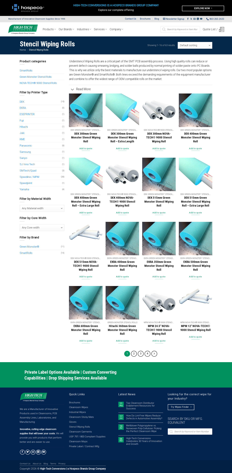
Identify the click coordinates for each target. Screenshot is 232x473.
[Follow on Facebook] (188, 19)
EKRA (23, 107)
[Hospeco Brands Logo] (29, 8)
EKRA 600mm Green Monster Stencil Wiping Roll (85, 330)
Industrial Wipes (77, 412)
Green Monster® (29, 246)
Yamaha (24, 189)
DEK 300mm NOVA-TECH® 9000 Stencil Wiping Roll (159, 137)
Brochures (145, 19)
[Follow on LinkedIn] (198, 19)
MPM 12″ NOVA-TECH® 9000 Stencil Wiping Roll (195, 328)
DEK (22, 101)
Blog (157, 19)
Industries (83, 29)
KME (22, 139)
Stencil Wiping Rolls (79, 426)
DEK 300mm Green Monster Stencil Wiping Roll (85, 137)
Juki (22, 132)
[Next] (154, 354)
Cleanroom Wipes (78, 407)
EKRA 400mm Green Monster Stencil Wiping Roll (122, 265)
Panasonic (26, 145)
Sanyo (23, 158)
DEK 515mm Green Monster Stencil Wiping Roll (159, 201)
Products (48, 29)
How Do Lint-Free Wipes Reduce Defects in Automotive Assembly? (144, 417)
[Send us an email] (194, 19)
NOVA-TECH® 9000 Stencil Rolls (38, 83)
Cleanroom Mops (78, 441)
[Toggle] (72, 89)
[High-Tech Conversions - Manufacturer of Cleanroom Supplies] (23, 29)
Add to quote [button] (85, 148)
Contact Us (130, 19)
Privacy (61, 463)
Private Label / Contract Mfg (84, 446)
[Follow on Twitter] (27, 452)
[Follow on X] (191, 19)
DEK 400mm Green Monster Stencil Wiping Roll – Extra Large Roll (85, 201)
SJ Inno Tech (27, 164)
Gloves (72, 421)
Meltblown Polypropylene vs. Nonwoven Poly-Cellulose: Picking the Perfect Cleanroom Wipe (143, 428)
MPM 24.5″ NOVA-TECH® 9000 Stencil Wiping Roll (159, 330)
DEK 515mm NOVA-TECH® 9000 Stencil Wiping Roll (86, 265)
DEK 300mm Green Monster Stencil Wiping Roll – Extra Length (122, 137)
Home (23, 50)
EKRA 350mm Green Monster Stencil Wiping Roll (159, 265)
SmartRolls (26, 70)
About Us (37, 463)
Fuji (22, 120)
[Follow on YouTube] (201, 19)
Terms (53, 463)
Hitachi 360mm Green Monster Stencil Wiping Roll (122, 330)
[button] (173, 19)
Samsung (25, 151)
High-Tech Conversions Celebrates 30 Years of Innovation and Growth (144, 441)
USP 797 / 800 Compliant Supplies (87, 436)
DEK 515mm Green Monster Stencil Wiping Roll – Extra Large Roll (195, 201)
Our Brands (65, 29)
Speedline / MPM (29, 176)
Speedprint (26, 183)
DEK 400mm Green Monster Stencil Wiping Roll (195, 137)
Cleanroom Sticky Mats (81, 417)
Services (99, 29)
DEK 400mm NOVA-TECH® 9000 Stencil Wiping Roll (122, 201)
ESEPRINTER (27, 114)
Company (115, 29)
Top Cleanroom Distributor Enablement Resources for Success (140, 406)
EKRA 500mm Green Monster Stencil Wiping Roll (195, 265)
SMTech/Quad (28, 170)
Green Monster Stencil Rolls (36, 76)
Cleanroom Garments (80, 431)
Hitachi (24, 126)
